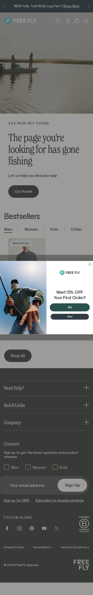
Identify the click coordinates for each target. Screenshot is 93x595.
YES (70, 307)
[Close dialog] (89, 263)
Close (70, 317)
